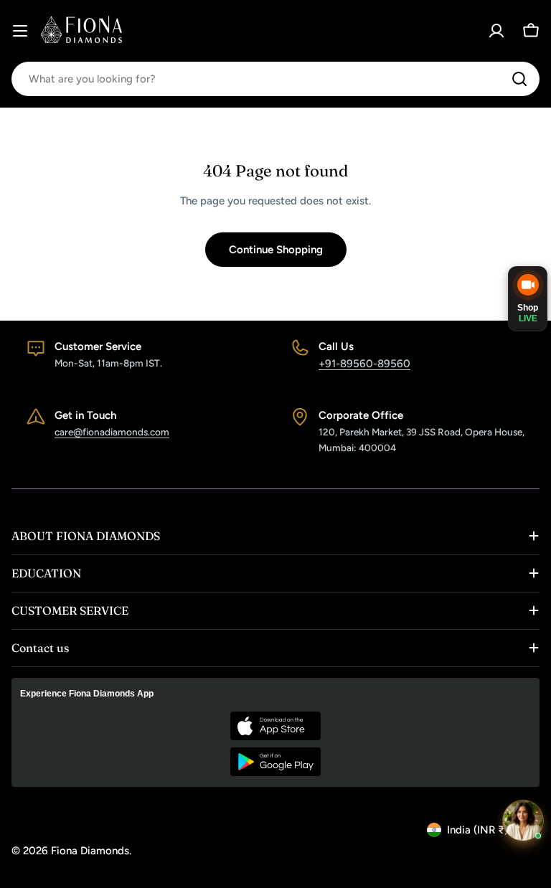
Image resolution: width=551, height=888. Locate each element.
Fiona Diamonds (90, 850)
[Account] (496, 30)
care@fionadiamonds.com (112, 432)
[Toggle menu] (20, 30)
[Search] (519, 79)
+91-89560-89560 (364, 363)
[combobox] (275, 79)
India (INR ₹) (477, 829)
